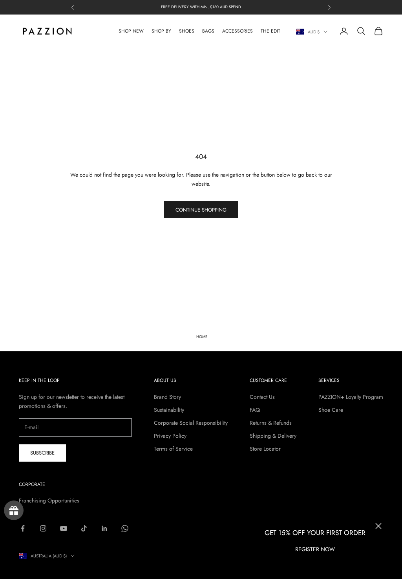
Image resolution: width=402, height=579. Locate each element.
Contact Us (262, 397)
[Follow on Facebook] (23, 528)
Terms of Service (173, 449)
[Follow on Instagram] (43, 528)
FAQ (255, 410)
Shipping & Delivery (273, 436)
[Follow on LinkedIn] (104, 528)
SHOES (186, 31)
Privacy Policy (170, 436)
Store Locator (265, 449)
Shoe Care (330, 410)
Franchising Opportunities (49, 500)
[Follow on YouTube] (64, 528)
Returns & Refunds (271, 423)
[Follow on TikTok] (84, 528)
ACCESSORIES (237, 31)
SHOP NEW (131, 31)
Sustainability (169, 410)
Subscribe (42, 453)
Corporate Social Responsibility (191, 423)
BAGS (208, 31)
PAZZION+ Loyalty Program (350, 397)
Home (202, 337)
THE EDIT (270, 31)
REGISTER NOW (315, 549)
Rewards (14, 510)
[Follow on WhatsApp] (125, 528)
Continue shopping (201, 210)
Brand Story (167, 397)
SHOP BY (161, 31)
